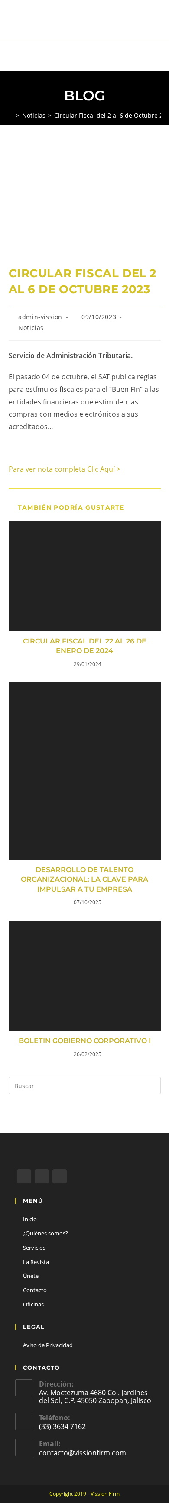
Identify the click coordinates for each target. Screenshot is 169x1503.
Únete (31, 1276)
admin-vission (40, 317)
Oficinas (33, 1304)
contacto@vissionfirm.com (82, 1453)
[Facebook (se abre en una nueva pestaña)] (83, 23)
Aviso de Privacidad (48, 1345)
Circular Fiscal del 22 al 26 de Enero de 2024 (84, 646)
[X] (24, 1176)
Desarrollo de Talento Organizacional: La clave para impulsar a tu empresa (84, 879)
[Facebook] (41, 1176)
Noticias (31, 327)
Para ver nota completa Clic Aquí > (64, 469)
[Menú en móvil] (158, 55)
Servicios (34, 1247)
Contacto (35, 1290)
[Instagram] (59, 1176)
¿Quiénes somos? (45, 1233)
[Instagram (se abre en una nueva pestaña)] (95, 23)
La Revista (36, 1262)
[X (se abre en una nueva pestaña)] (72, 23)
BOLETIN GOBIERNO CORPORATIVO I (85, 1041)
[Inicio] (11, 115)
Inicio (30, 1219)
